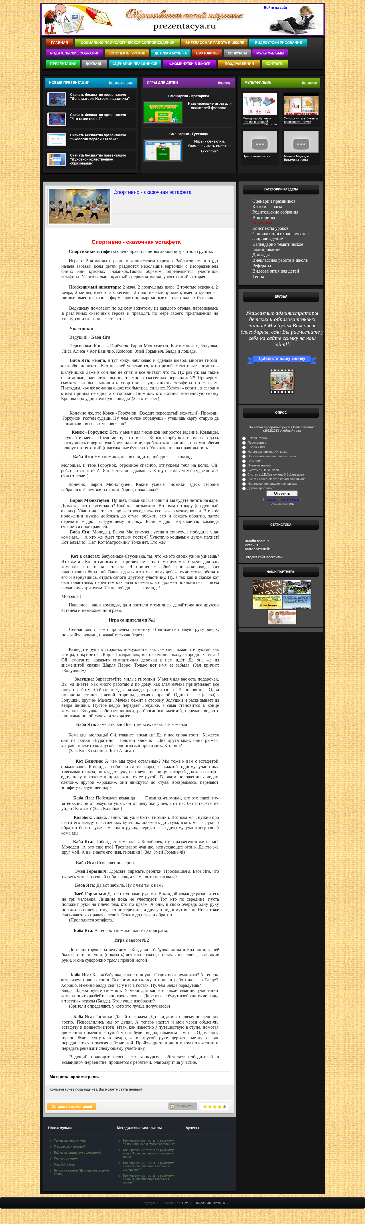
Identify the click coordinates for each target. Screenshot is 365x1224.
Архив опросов (290, 499)
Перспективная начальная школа (272, 456)
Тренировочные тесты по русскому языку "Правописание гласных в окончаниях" (148, 1166)
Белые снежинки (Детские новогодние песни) (81, 1172)
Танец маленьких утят (70, 1140)
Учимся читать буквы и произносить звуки (301, 120)
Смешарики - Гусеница (188, 134)
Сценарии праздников (135, 64)
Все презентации (121, 82)
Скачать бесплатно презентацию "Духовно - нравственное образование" (98, 159)
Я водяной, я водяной (69, 1146)
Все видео (309, 82)
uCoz (184, 1203)
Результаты (271, 499)
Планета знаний (259, 465)
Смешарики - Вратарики (188, 96)
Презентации (63, 64)
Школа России (258, 438)
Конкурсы (237, 53)
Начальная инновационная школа (272, 483)
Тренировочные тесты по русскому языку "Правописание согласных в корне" (148, 1153)
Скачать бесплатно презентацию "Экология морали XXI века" (98, 137)
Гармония (254, 460)
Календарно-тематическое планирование (277, 247)
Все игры (224, 82)
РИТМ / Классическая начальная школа (276, 479)
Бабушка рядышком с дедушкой (77, 1152)
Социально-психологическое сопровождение (127, 43)
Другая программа (261, 488)
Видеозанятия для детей (275, 271)
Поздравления (239, 64)
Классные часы (267, 206)
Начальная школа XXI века (267, 451)
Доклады (95, 64)
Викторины (207, 53)
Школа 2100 (256, 447)
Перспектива (257, 442)
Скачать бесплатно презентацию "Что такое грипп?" (98, 117)
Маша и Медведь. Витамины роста (297, 158)
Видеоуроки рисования (278, 43)
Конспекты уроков (127, 53)
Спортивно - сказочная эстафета (152, 192)
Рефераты (261, 265)
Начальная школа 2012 (211, 1203)
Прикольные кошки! (257, 156)
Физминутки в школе (190, 64)
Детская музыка (171, 53)
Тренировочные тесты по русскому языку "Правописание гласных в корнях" (148, 1179)
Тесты (258, 276)
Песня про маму (66, 1158)
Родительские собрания (75, 53)
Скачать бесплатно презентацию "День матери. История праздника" (100, 97)
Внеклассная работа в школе (214, 43)
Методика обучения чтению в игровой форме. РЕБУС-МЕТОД (260, 121)
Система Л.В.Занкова (263, 470)
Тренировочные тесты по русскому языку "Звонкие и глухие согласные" (149, 1142)
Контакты (275, 64)
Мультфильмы (270, 53)
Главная (60, 43)
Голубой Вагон (64, 1164)
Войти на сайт (275, 8)
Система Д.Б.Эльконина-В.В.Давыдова (276, 474)
